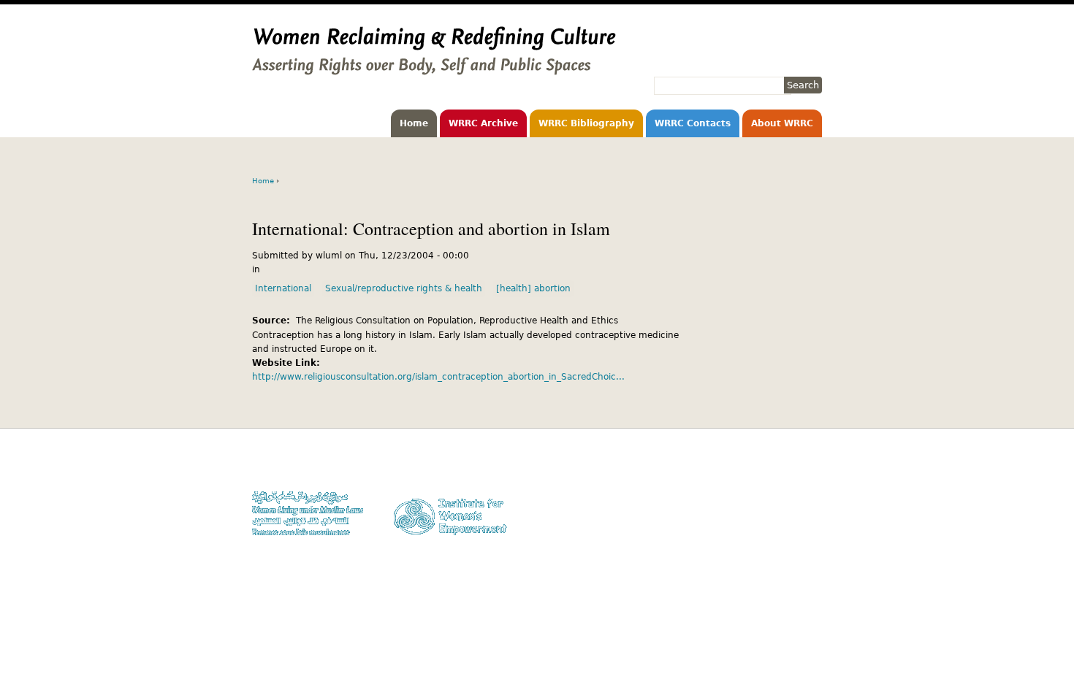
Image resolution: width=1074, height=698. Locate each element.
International (283, 288)
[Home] (434, 68)
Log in (809, 521)
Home (414, 123)
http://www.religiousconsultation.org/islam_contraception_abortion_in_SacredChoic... (438, 377)
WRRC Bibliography (586, 123)
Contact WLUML (790, 508)
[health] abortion (533, 288)
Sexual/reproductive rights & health (403, 288)
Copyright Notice (787, 479)
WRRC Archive (483, 123)
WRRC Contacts (693, 123)
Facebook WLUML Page (775, 535)
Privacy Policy (793, 494)
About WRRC (782, 123)
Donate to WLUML (786, 465)
